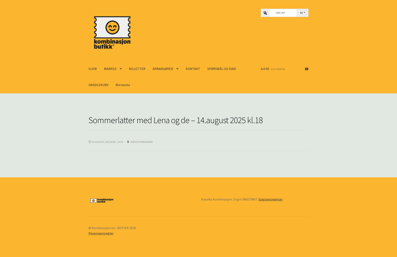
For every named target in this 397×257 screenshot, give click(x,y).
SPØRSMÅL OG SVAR (221, 69)
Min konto (123, 85)
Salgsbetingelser (270, 199)
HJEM (92, 69)
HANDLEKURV (98, 85)
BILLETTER (137, 69)
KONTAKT (193, 69)
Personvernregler (101, 233)
